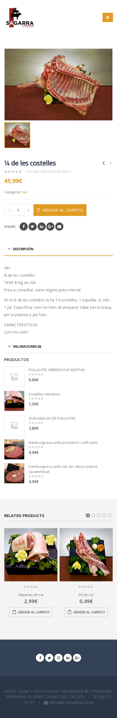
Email (59, 226)
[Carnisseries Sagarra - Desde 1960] (20, 17)
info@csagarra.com (71, 702)
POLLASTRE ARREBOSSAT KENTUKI (57, 369)
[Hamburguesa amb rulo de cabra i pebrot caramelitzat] (14, 473)
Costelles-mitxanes (44, 394)
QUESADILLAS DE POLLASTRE (52, 418)
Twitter (33, 226)
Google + (50, 226)
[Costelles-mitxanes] (14, 401)
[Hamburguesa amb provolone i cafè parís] (14, 449)
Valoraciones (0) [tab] (27, 346)
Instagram (58, 658)
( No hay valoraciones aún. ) (48, 171)
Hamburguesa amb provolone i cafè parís (63, 442)
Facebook (24, 226)
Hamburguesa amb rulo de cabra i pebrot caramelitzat (63, 469)
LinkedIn (42, 226)
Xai (24, 192)
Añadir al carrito (63, 210)
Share (10, 226)
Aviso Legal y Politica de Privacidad (44, 691)
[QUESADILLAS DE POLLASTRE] (14, 425)
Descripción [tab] (23, 248)
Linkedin (68, 658)
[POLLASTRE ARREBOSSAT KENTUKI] (14, 376)
